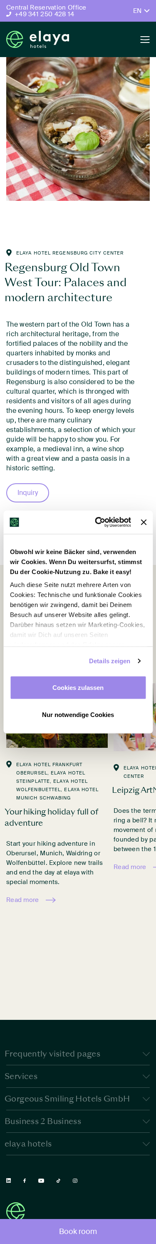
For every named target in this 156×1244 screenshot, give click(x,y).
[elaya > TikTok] (58, 1181)
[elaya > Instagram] (75, 1181)
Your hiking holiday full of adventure (51, 817)
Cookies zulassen (78, 687)
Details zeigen (109, 660)
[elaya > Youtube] (41, 1181)
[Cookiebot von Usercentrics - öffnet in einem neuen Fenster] (98, 522)
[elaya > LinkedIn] (8, 1180)
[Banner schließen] (143, 522)
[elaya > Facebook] (24, 1181)
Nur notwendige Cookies (78, 714)
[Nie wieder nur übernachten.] (37, 39)
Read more (22, 900)
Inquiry (27, 492)
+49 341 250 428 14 (44, 14)
